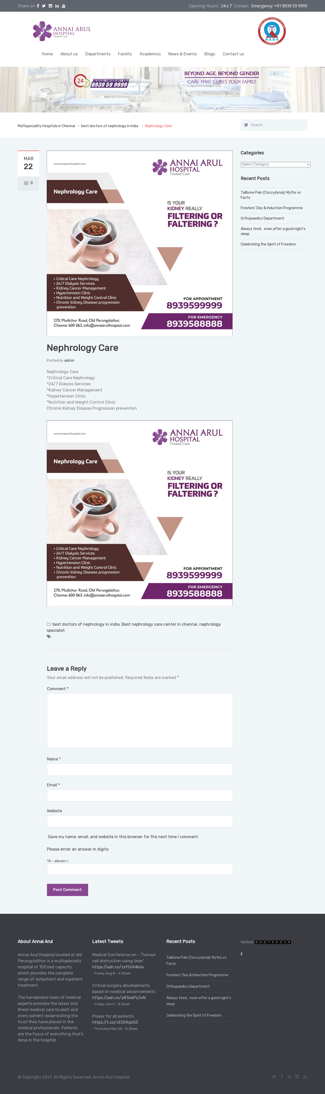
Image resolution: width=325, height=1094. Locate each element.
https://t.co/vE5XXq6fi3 (115, 1022)
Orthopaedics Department (262, 218)
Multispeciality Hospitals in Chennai (46, 126)
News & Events (182, 54)
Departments (97, 54)
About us (69, 54)
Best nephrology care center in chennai (159, 624)
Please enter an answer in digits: (78, 849)
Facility (125, 54)
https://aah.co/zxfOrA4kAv (118, 967)
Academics (150, 54)
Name (54, 759)
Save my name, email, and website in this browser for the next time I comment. (123, 836)
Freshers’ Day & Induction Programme (272, 208)
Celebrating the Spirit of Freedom (268, 244)
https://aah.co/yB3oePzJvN (119, 997)
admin (69, 360)
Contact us (233, 54)
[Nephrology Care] (140, 243)
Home (47, 54)
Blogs (209, 54)
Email (53, 785)
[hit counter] (273, 942)
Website (54, 810)
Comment (58, 688)
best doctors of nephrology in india (109, 126)
